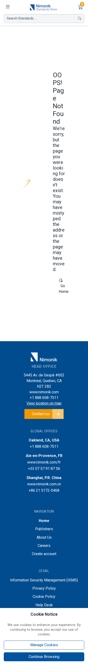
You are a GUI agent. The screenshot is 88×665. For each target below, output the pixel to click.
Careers (44, 545)
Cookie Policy (44, 596)
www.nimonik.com (44, 392)
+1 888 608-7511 (44, 397)
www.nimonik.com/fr (44, 462)
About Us (44, 537)
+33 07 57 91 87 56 (44, 468)
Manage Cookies (44, 645)
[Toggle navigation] (7, 7)
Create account (44, 554)
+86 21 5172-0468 (44, 490)
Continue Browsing (44, 656)
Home (44, 520)
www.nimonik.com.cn (44, 484)
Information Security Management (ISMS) (44, 580)
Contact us (41, 414)
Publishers (44, 529)
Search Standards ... (21, 18)
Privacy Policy (44, 588)
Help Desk (44, 605)
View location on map (44, 403)
